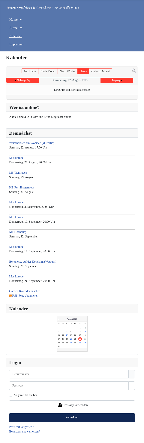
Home (13, 19)
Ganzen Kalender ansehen (24, 291)
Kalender (15, 36)
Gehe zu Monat (100, 71)
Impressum (16, 44)
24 (59, 343)
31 (59, 346)
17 (59, 339)
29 (80, 343)
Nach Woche (67, 71)
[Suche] (134, 70)
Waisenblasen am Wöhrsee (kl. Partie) (31, 143)
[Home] (20, 19)
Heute (83, 71)
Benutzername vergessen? (24, 431)
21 (75, 339)
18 (63, 339)
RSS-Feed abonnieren (25, 295)
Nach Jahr (30, 71)
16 (85, 335)
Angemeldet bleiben (26, 395)
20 (71, 339)
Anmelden (72, 417)
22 (80, 339)
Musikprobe (16, 157)
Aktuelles (15, 28)
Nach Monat (47, 71)
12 (67, 335)
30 (85, 343)
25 (63, 343)
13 (71, 335)
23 (85, 339)
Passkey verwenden (76, 405)
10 (59, 335)
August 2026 (72, 319)
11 (63, 335)
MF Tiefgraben (18, 172)
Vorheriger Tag (23, 80)
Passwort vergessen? (21, 427)
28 (75, 343)
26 (67, 343)
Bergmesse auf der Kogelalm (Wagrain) (32, 261)
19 (67, 339)
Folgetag (116, 80)
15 (80, 335)
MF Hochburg (17, 232)
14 (75, 335)
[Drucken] (136, 64)
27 (71, 343)
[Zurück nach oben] (139, 438)
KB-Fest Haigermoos (21, 187)
